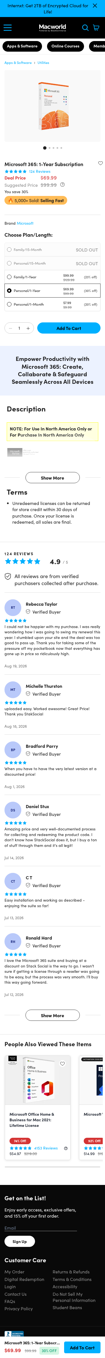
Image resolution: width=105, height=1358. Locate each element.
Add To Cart (69, 328)
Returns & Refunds (71, 1271)
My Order (14, 1271)
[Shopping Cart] (96, 27)
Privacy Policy (18, 1308)
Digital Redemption (24, 1279)
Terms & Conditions (72, 1279)
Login (10, 1286)
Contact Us (15, 1294)
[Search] (85, 27)
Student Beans (67, 1307)
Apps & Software (22, 46)
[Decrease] (10, 328)
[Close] (95, 5)
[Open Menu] (9, 27)
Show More (52, 478)
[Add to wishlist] (100, 163)
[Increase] (28, 328)
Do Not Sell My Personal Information (74, 1297)
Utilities (43, 62)
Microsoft (25, 223)
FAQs (9, 1301)
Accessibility (65, 1286)
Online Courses (66, 46)
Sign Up (20, 1241)
